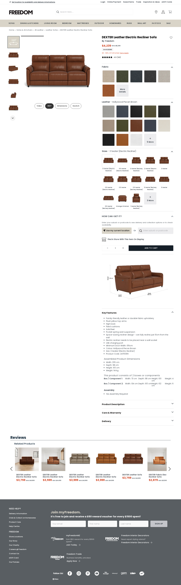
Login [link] (103, 2)
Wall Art (142, 23)
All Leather (39, 30)
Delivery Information (18, 513)
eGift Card (13, 558)
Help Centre (14, 526)
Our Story (13, 541)
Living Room (50, 23)
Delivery (106, 421)
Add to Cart (151, 248)
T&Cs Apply (124, 53)
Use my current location (117, 230)
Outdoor (99, 23)
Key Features (109, 312)
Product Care (15, 522)
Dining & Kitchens (29, 23)
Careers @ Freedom (17, 549)
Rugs (129, 23)
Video (39, 106)
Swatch (76, 106)
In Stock (156, 23)
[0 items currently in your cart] (170, 12)
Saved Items (128, 2)
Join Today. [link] (71, 545)
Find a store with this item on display (126, 239)
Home (11, 30)
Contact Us (14, 553)
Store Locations (16, 536)
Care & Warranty (111, 412)
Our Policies (14, 562)
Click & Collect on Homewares (22, 518)
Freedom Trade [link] (74, 554)
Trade (138, 2)
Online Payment (114, 2)
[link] (156, 12)
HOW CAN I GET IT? (112, 216)
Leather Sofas (52, 30)
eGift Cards (167, 2)
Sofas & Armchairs (24, 30)
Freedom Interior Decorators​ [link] (135, 535)
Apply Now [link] (72, 561)
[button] (137, 216)
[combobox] (155, 230)
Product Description (113, 404)
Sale (168, 23)
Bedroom (66, 23)
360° (49, 106)
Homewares (115, 23)
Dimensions (62, 106)
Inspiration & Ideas (151, 2)
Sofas (12, 23)
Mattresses (83, 23)
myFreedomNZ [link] (73, 535)
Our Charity (14, 545)
